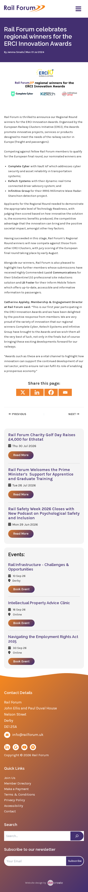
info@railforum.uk (27, 734)
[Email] (65, 392)
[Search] (77, 836)
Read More (20, 455)
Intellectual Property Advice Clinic (39, 603)
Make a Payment (16, 789)
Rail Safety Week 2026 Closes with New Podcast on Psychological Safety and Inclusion (44, 513)
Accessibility (13, 806)
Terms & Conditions (19, 794)
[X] (22, 392)
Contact (10, 811)
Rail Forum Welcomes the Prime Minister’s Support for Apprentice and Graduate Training (40, 474)
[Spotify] (33, 747)
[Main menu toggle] (78, 8)
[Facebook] (51, 392)
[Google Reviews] (16, 747)
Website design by (36, 882)
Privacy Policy (14, 800)
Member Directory (17, 783)
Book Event (21, 589)
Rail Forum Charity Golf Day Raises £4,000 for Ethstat (41, 437)
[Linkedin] (37, 392)
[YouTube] (24, 747)
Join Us (9, 778)
